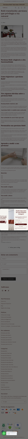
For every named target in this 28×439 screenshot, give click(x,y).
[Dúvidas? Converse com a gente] (4, 433)
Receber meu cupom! (21, 224)
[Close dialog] (27, 209)
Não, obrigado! (21, 226)
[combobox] (16, 222)
